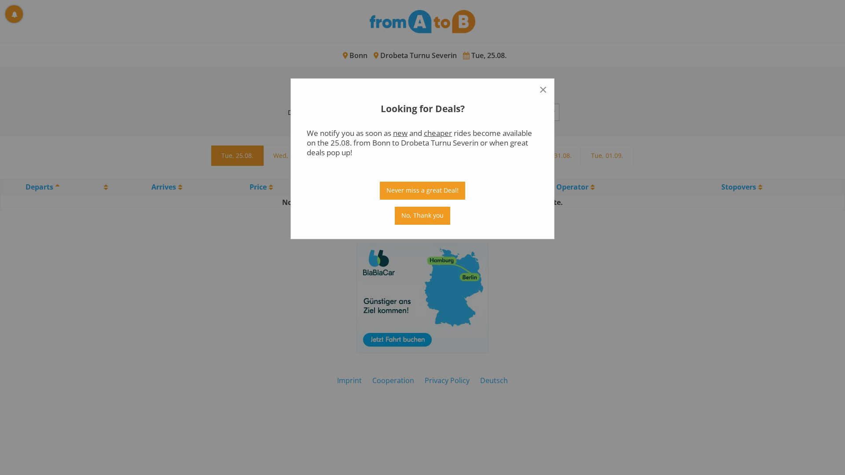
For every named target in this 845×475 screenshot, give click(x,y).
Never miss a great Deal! (422, 190)
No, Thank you (422, 215)
